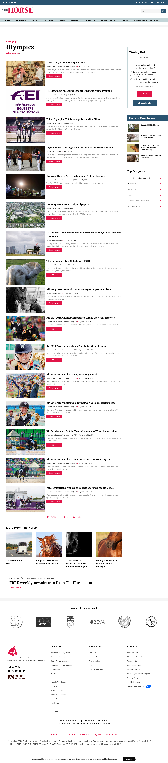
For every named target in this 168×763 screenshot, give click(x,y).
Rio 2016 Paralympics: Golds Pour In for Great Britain (76, 346)
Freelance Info (94, 661)
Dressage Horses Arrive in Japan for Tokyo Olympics (75, 175)
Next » (80, 517)
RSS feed (56, 734)
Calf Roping (55, 669)
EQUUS (54, 674)
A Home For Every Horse (60, 653)
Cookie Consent (133, 682)
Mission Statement (134, 657)
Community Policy (134, 665)
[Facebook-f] (3, 2)
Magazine (161, 2)
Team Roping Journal (59, 699)
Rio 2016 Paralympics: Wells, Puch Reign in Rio (72, 374)
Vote (145, 93)
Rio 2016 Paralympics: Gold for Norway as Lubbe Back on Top (80, 402)
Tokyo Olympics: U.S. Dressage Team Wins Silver (73, 119)
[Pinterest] (16, 671)
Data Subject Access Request (138, 674)
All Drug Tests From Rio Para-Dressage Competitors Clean (78, 289)
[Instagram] (12, 2)
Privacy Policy (132, 678)
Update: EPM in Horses (150, 125)
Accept (129, 759)
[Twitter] (6, 2)
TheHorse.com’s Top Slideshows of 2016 (68, 261)
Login (137, 2)
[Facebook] (20, 671)
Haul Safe (54, 678)
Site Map (70, 734)
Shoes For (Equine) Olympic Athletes (66, 62)
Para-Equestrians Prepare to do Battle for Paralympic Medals (80, 487)
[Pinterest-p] (9, 2)
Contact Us (93, 657)
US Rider (54, 707)
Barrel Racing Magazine (60, 661)
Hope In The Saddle (58, 682)
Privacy (84, 734)
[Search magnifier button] (163, 11)
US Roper (54, 711)
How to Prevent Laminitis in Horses (151, 156)
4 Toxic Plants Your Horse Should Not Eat (151, 136)
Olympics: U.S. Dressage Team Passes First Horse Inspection (79, 147)
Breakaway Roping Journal (61, 665)
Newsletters (148, 2)
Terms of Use (132, 661)
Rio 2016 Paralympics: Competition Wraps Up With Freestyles (80, 317)
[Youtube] (9, 671)
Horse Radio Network (97, 669)
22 (74, 517)
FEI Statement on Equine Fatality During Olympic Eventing (79, 90)
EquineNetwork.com (105, 734)
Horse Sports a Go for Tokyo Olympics (67, 204)
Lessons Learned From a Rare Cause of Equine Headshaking (150, 147)
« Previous (51, 517)
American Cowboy (58, 657)
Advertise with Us (134, 669)
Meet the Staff (132, 653)
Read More (54, 76)
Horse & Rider (56, 686)
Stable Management (58, 695)
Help (90, 665)
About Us (92, 653)
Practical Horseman (58, 690)
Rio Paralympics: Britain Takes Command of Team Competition (81, 431)
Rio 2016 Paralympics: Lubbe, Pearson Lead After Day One (78, 459)
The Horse (55, 703)
